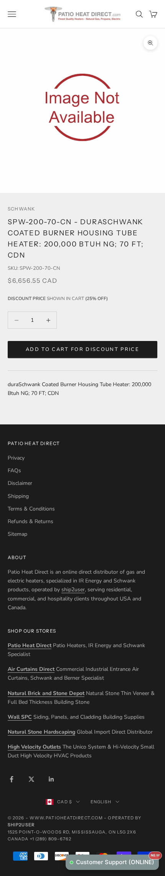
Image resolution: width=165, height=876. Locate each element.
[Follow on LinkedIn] (51, 779)
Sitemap (17, 534)
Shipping (18, 496)
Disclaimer (20, 483)
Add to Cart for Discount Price (82, 349)
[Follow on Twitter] (31, 779)
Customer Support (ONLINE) (117, 860)
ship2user (73, 589)
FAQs (14, 470)
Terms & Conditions (31, 508)
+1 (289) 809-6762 (51, 839)
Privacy (16, 458)
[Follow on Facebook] (11, 779)
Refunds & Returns (30, 521)
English (101, 801)
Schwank (21, 209)
